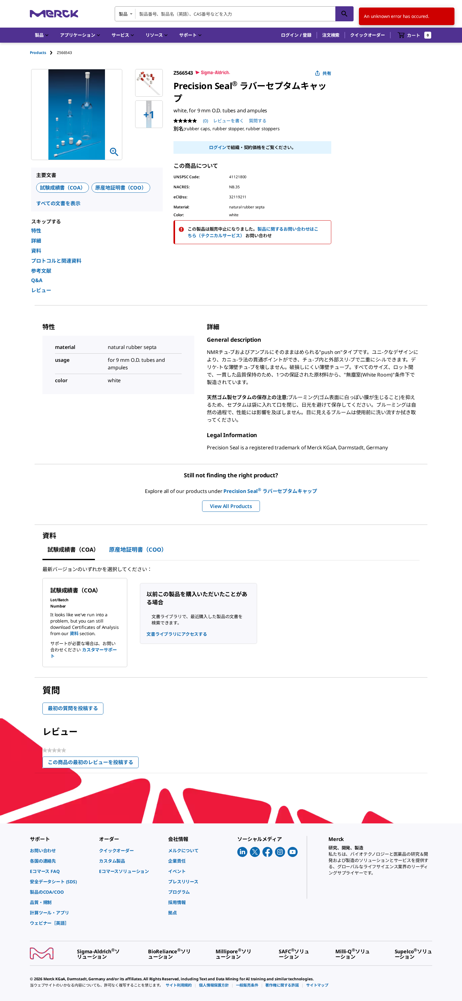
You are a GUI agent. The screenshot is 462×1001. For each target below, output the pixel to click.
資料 (36, 250)
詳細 (36, 240)
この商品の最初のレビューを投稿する (93, 763)
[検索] (344, 13)
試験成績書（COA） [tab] (73, 549)
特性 (36, 230)
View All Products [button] (231, 506)
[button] (296, 35)
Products (38, 52)
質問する (258, 121)
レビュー (41, 290)
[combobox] (234, 13)
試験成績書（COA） (62, 187)
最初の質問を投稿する (73, 708)
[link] (61, 850)
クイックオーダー (367, 35)
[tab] (43, 52)
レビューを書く (228, 121)
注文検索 (330, 35)
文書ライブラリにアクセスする (176, 634)
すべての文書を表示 (58, 203)
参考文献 (41, 270)
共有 (326, 73)
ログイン (217, 147)
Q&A (36, 280)
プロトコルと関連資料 (56, 260)
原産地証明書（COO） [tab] (138, 549)
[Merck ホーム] (54, 13)
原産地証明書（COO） (120, 187)
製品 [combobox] (123, 14)
